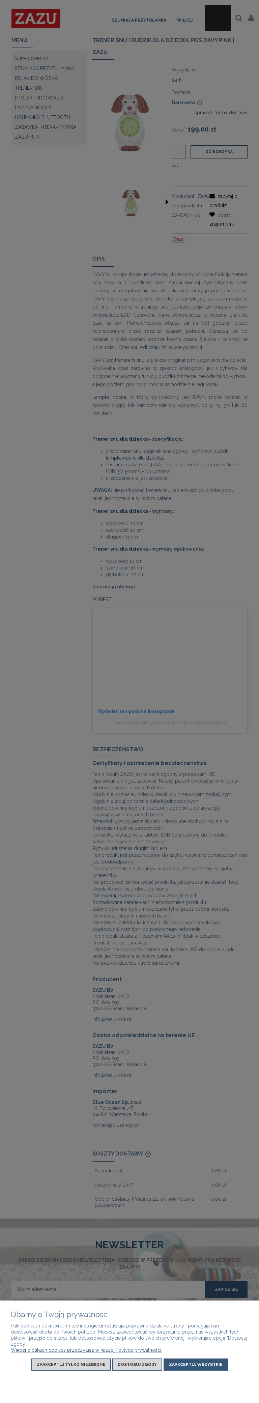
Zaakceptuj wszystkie (196, 1364)
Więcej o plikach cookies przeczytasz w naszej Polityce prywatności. (86, 1350)
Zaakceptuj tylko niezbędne (71, 1364)
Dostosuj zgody (137, 1364)
